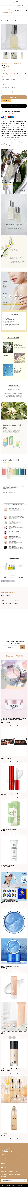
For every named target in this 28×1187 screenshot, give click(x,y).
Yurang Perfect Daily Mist (10, 87)
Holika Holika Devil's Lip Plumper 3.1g (9, 793)
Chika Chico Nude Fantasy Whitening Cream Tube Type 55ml (13, 1032)
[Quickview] (10, 725)
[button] (22, 5)
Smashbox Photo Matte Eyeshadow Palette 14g (11, 756)
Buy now (14, 106)
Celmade (8, 595)
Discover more (14, 3)
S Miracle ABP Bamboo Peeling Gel (8, 829)
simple (7, 598)
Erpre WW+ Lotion (5, 1133)
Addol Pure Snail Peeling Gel (7, 865)
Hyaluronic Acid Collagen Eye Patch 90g (10, 966)
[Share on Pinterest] (12, 113)
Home (2, 20)
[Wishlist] (23, 10)
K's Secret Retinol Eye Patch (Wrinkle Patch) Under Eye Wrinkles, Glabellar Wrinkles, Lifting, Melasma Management (13, 719)
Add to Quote (6, 100)
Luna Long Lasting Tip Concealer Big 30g (10, 1068)
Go (22, 647)
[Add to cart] (14, 725)
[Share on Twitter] (9, 113)
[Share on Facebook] (7, 113)
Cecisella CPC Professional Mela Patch (9, 901)
